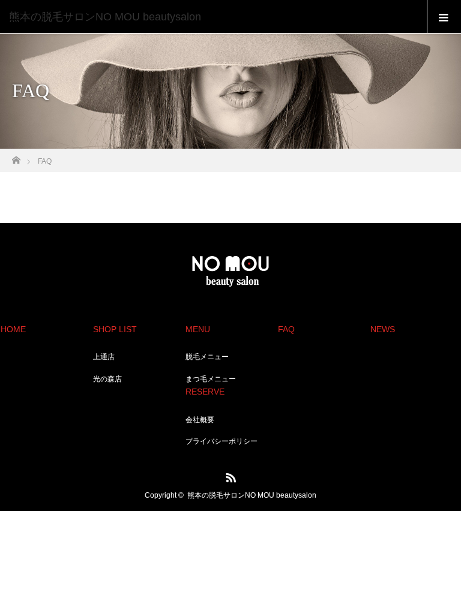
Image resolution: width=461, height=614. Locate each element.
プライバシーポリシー (221, 441)
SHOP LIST (115, 329)
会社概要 (199, 420)
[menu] (444, 17)
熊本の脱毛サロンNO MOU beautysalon (251, 495)
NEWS (382, 329)
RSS (229, 475)
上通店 (104, 357)
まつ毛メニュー (210, 379)
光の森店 (107, 379)
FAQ (286, 329)
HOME (13, 329)
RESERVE (204, 391)
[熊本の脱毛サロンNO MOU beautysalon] (212, 17)
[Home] (16, 156)
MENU (197, 329)
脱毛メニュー (207, 357)
